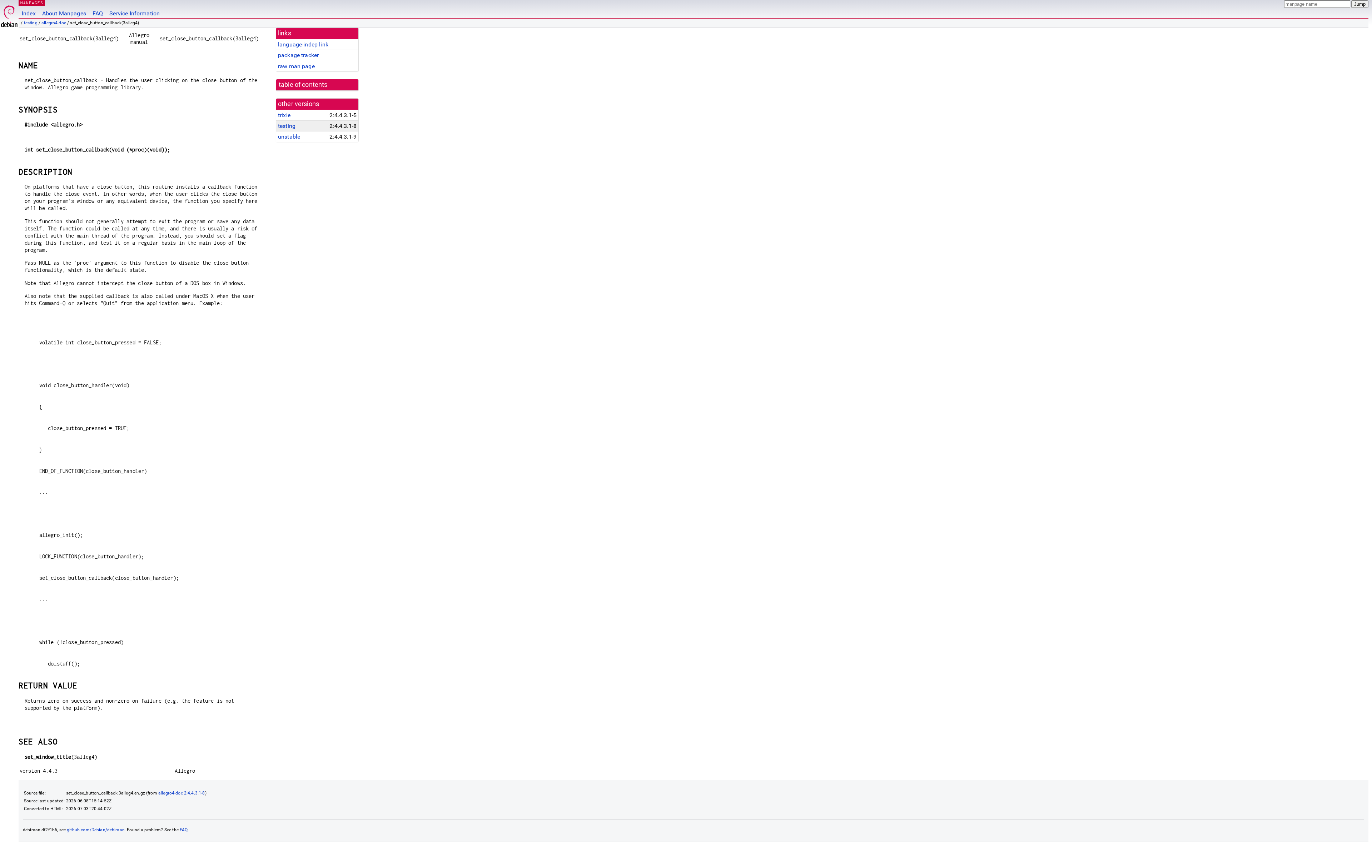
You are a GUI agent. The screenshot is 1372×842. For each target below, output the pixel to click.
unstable (289, 136)
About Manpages (64, 13)
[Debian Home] (9, 14)
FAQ (98, 13)
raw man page (296, 66)
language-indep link (303, 44)
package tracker (298, 55)
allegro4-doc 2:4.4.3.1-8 (181, 793)
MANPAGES (31, 2)
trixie (284, 115)
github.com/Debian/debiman (96, 829)
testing (31, 22)
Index (29, 13)
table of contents (303, 84)
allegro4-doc (53, 22)
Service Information (134, 13)
